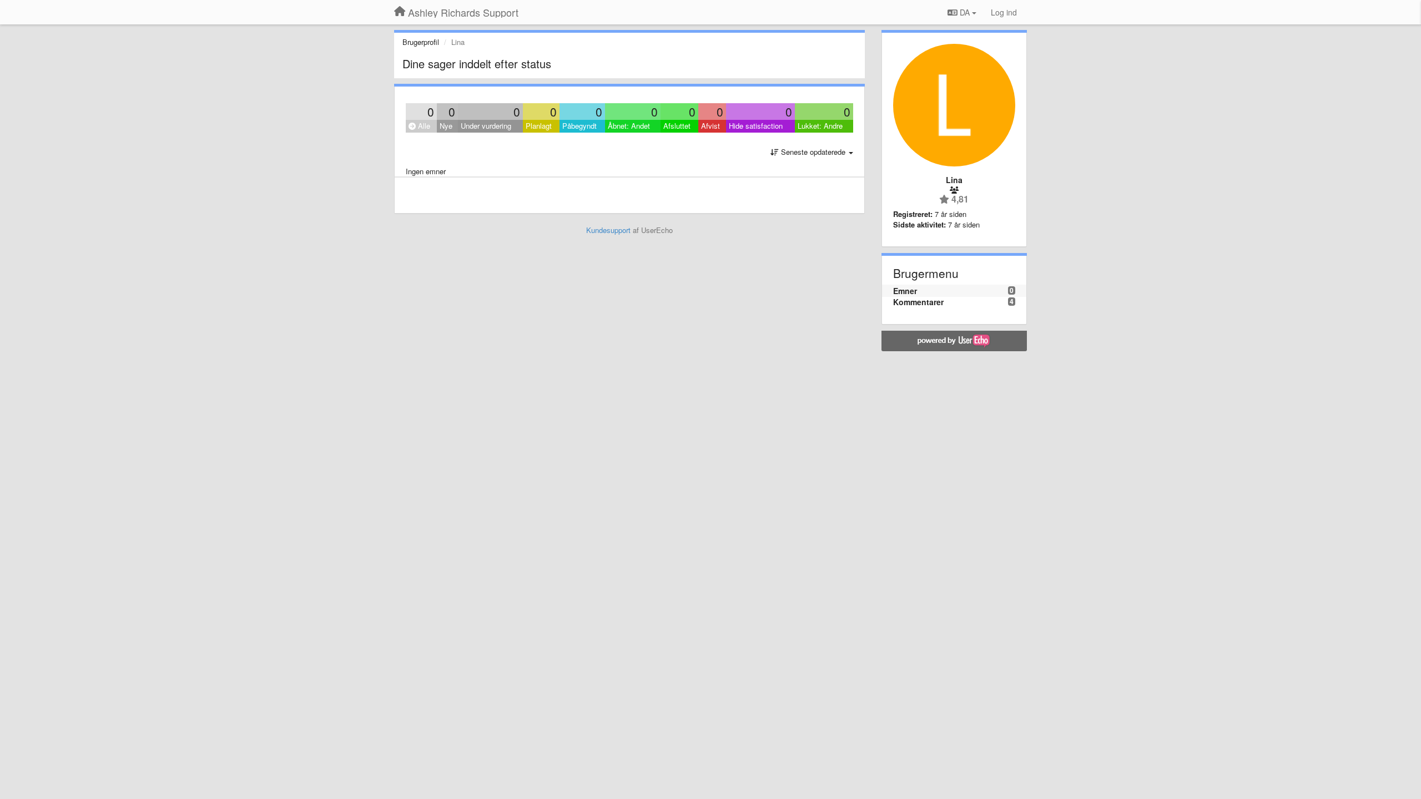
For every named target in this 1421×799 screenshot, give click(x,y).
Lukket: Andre (820, 125)
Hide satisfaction (756, 125)
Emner (905, 290)
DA (965, 12)
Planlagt (539, 125)
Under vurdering (486, 125)
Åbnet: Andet (629, 125)
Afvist (710, 125)
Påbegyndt (579, 125)
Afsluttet (677, 125)
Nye (446, 125)
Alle (423, 125)
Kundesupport (608, 230)
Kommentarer (918, 301)
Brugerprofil (420, 42)
